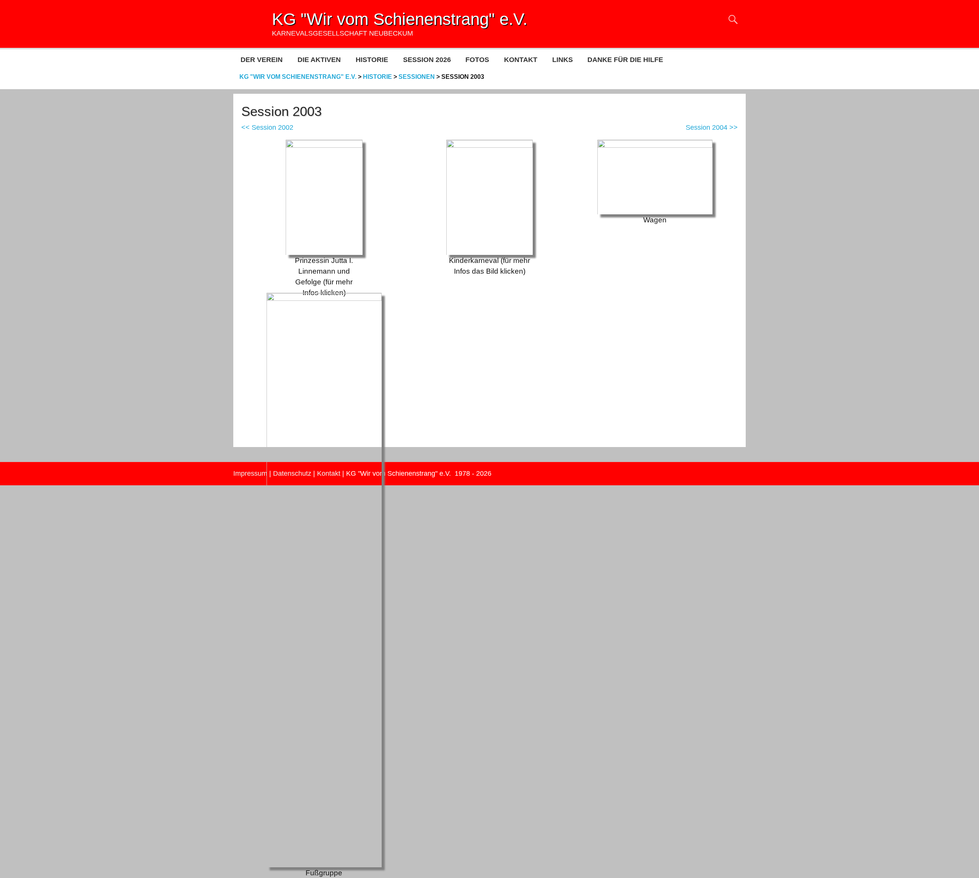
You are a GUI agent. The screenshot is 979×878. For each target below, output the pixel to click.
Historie (372, 60)
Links (562, 60)
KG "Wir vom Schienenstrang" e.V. (399, 19)
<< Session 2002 (267, 127)
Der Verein (262, 60)
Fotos (477, 60)
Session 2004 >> (712, 127)
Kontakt (520, 60)
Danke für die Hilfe (625, 60)
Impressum (250, 473)
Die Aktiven (319, 60)
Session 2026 (427, 60)
